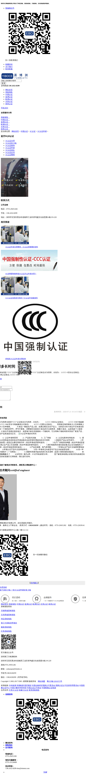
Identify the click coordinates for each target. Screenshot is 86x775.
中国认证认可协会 (34, 688)
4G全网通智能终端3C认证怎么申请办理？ (20, 274)
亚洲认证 (9, 97)
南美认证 (9, 104)
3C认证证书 (10, 152)
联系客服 (9, 69)
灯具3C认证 (13, 690)
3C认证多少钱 (10, 143)
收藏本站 (9, 64)
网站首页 (9, 90)
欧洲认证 (9, 99)
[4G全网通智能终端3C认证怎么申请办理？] (29, 270)
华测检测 (20, 685)
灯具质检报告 (6, 631)
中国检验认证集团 (49, 688)
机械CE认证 (23, 690)
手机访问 (4, 108)
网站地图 (41, 681)
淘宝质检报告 (6, 619)
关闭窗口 (34, 583)
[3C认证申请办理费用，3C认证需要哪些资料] (15, 244)
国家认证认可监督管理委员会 (67, 685)
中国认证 (9, 94)
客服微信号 (9, 8)
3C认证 (32, 131)
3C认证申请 (42, 131)
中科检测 (12, 685)
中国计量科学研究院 (18, 688)
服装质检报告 (6, 627)
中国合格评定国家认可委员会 (43, 685)
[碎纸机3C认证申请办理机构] (36, 355)
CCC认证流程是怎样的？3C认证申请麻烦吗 (21, 298)
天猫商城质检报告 (8, 611)
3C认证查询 (10, 145)
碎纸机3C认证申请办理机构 (15, 359)
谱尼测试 (27, 685)
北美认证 (9, 101)
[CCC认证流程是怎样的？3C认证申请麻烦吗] (15, 295)
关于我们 (9, 67)
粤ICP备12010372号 (54, 681)
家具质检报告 (34, 690)
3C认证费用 (10, 155)
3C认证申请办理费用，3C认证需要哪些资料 (21, 247)
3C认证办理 (10, 141)
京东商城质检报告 (8, 615)
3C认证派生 (10, 150)
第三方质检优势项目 (9, 623)
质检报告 (9, 92)
